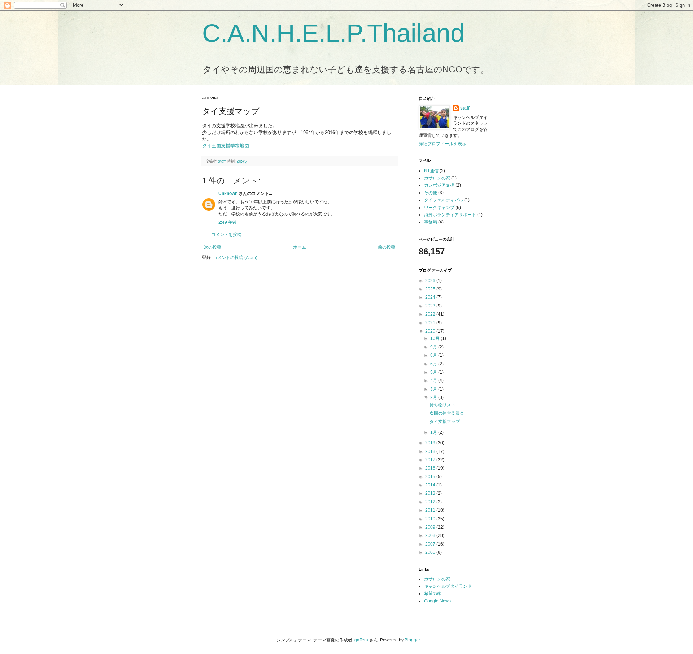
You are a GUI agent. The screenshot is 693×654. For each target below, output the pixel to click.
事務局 (430, 221)
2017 (430, 459)
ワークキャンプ (439, 207)
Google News (437, 601)
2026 (430, 280)
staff (465, 108)
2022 (430, 314)
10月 (435, 338)
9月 (434, 347)
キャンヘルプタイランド (448, 586)
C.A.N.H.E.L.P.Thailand (333, 33)
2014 (430, 485)
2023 (430, 305)
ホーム (299, 247)
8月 (434, 355)
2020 (430, 331)
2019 (430, 442)
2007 (430, 544)
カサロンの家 (437, 178)
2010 (430, 518)
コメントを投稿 (226, 234)
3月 (434, 389)
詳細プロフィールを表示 (442, 143)
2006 (430, 552)
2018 (430, 451)
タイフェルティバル (443, 200)
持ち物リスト (443, 405)
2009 (430, 527)
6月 (434, 363)
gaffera (361, 639)
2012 (430, 501)
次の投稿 (212, 247)
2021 (430, 322)
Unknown (227, 193)
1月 (434, 432)
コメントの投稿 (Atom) (235, 257)
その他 (430, 192)
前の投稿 (386, 247)
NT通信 (431, 170)
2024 (430, 297)
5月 (434, 372)
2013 (430, 493)
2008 (430, 535)
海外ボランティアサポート (450, 214)
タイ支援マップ (445, 421)
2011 (430, 510)
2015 (430, 476)
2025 (430, 289)
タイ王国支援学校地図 (225, 145)
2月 (434, 397)
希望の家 (432, 593)
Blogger (412, 639)
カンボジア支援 (439, 185)
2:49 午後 (227, 222)
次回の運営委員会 (447, 413)
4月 (434, 380)
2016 (430, 468)
